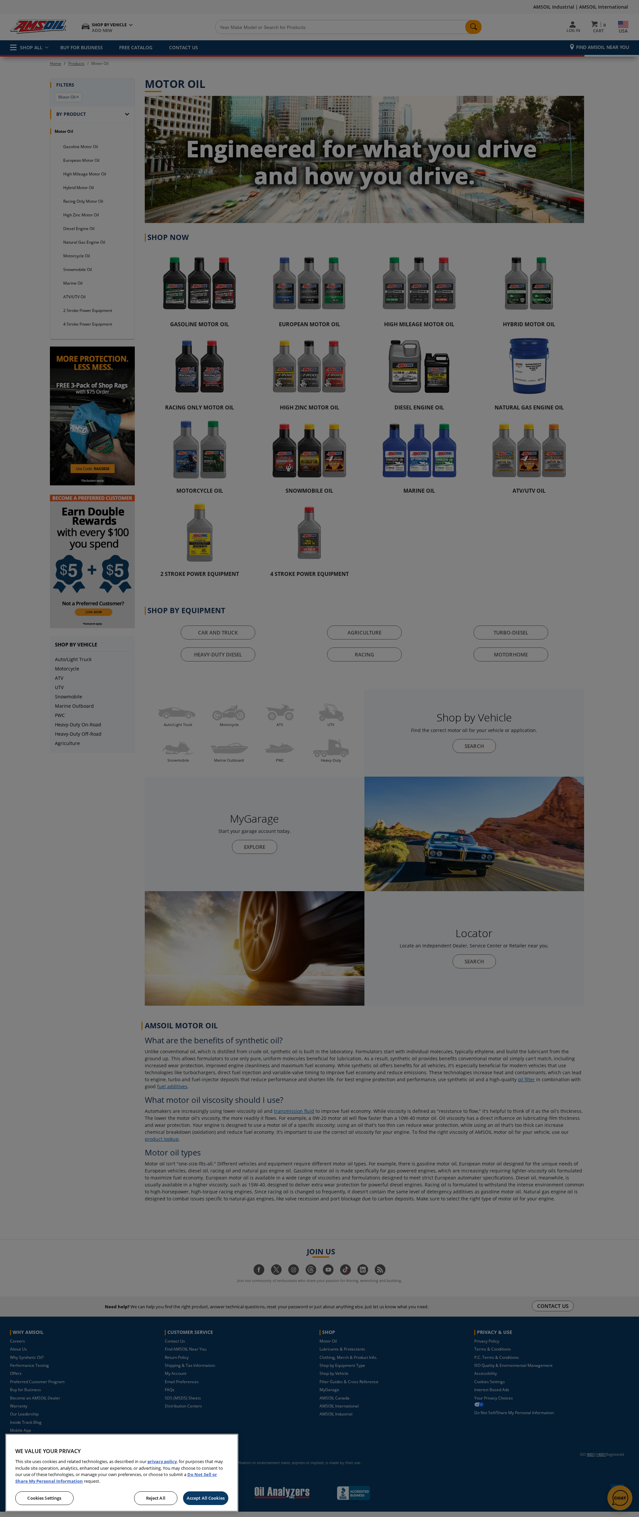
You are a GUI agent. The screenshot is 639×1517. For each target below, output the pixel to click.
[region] (121, 1473)
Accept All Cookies (206, 1498)
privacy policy (162, 1461)
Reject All (155, 1498)
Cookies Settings (44, 1498)
